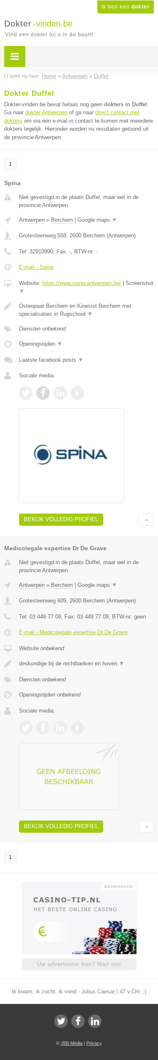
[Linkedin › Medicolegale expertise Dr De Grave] (60, 727)
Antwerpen (32, 220)
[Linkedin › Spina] (60, 393)
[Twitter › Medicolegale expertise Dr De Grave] (25, 727)
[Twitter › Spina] (25, 393)
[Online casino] (79, 885)
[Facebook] (78, 1021)
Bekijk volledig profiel (61, 519)
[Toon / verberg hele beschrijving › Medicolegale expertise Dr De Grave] (86, 663)
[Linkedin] (95, 1021)
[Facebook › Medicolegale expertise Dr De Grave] (43, 727)
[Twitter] (61, 1021)
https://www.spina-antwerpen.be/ (81, 283)
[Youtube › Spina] (77, 393)
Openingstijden (40, 344)
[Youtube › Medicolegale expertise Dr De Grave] (77, 727)
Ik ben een (126, 7)
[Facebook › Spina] (43, 393)
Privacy (94, 1043)
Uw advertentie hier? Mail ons (79, 964)
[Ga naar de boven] (146, 520)
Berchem (62, 220)
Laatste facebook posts (51, 360)
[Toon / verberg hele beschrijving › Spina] (86, 310)
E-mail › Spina (36, 267)
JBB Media (72, 1043)
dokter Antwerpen (46, 112)
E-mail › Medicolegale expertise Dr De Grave (73, 632)
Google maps (97, 220)
